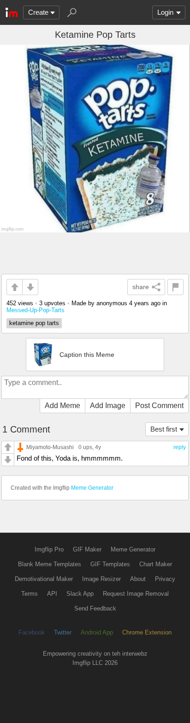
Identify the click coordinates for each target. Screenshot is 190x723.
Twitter (62, 632)
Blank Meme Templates (49, 564)
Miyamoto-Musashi (50, 447)
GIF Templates (110, 564)
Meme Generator (92, 488)
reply (179, 447)
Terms (29, 593)
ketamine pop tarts (34, 323)
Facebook (31, 632)
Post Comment (159, 405)
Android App (97, 632)
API (52, 593)
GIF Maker (87, 549)
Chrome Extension (147, 632)
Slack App (80, 593)
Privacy (165, 578)
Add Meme (62, 405)
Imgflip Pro (49, 549)
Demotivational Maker (44, 578)
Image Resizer (101, 578)
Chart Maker (155, 564)
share (140, 286)
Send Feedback (95, 608)
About (138, 578)
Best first (163, 429)
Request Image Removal (136, 593)
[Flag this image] (175, 287)
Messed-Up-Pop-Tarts (35, 310)
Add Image (107, 405)
